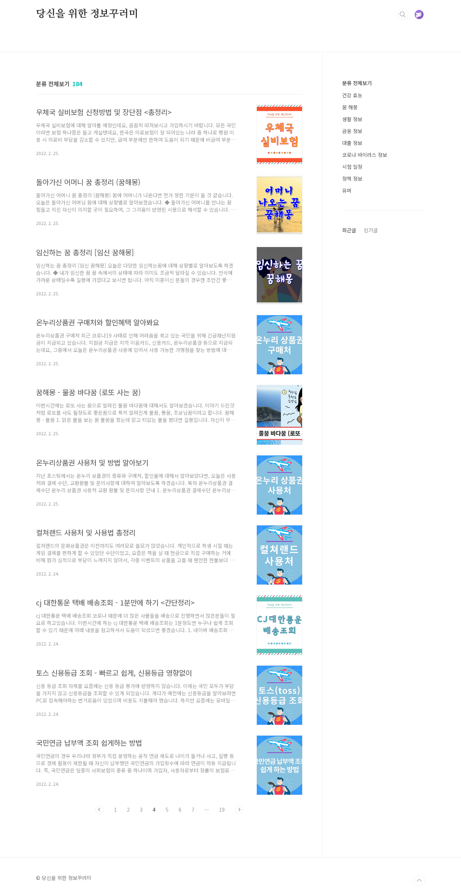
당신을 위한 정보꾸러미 (87, 14)
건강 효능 (352, 95)
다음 (239, 809)
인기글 (371, 230)
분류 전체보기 (357, 83)
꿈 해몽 (350, 107)
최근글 (349, 230)
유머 (347, 190)
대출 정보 (352, 142)
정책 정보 (352, 178)
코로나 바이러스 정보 (364, 154)
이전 (99, 809)
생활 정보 (352, 119)
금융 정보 (352, 131)
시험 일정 (352, 166)
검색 (402, 14)
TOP (419, 880)
